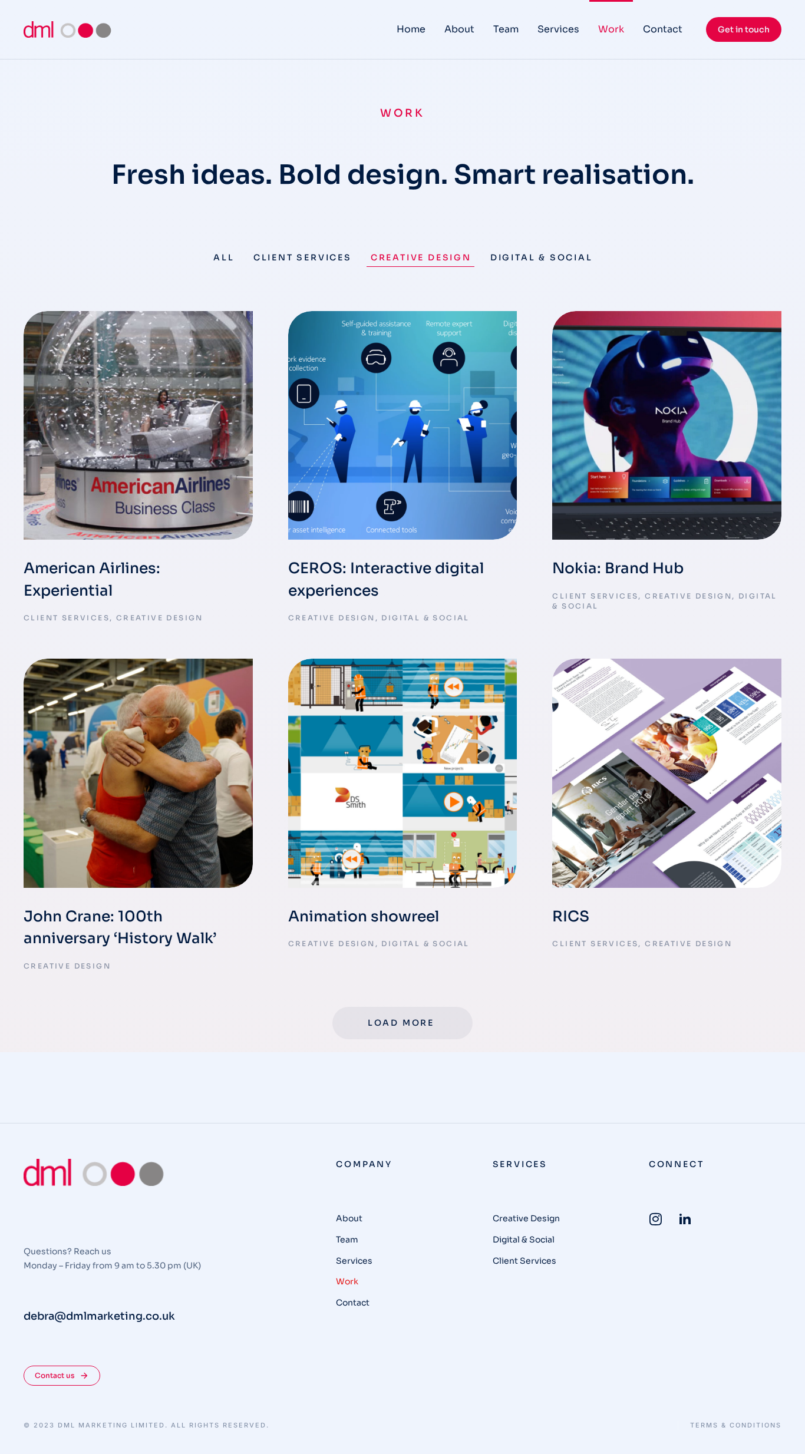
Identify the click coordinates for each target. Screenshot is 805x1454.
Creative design (421, 257)
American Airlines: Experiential (92, 579)
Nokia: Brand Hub (618, 568)
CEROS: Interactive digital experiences (386, 579)
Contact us (55, 1375)
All (223, 257)
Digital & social (541, 257)
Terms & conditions (735, 1425)
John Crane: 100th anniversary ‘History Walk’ (120, 927)
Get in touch (744, 29)
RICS (570, 916)
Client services (302, 257)
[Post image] (138, 425)
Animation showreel (363, 916)
